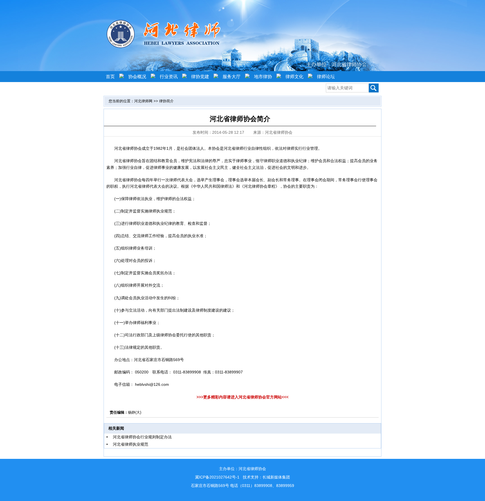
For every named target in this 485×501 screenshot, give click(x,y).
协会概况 (137, 76)
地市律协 (263, 76)
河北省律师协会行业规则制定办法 (142, 437)
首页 (110, 76)
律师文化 (294, 76)
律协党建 (200, 76)
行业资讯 (169, 76)
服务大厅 (232, 76)
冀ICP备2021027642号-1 (217, 477)
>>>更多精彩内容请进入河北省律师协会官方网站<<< (242, 397)
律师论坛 (326, 76)
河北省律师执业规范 (130, 444)
